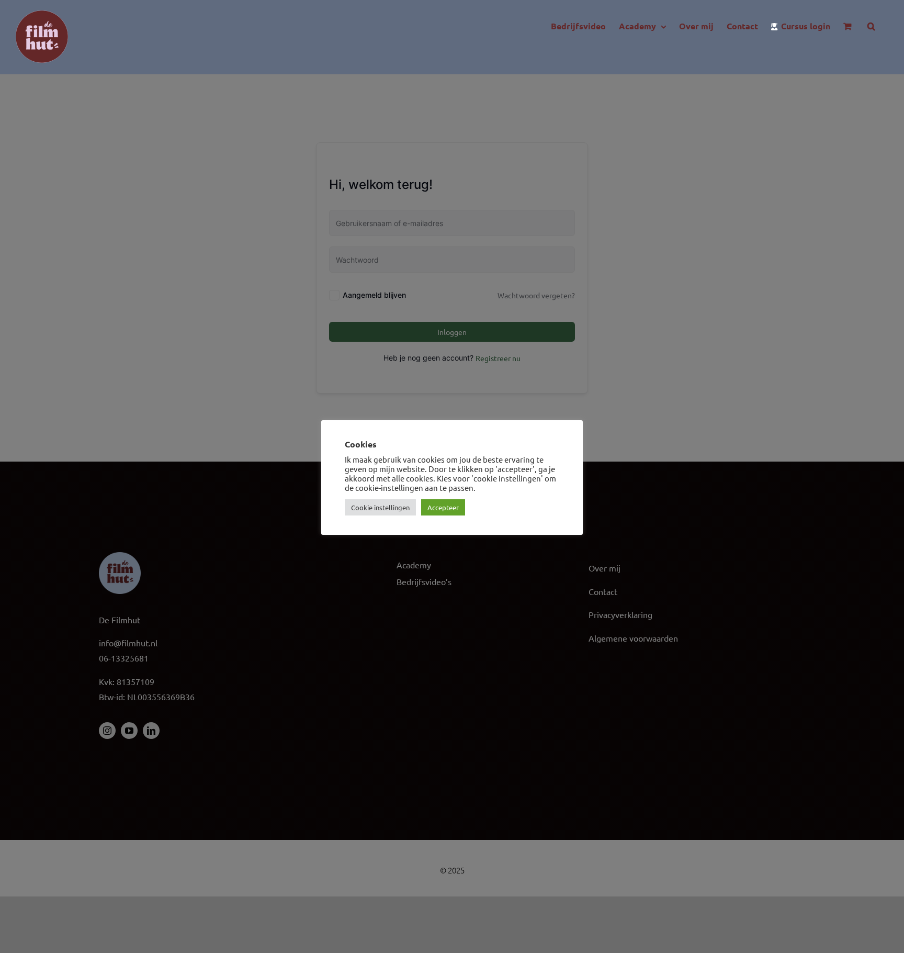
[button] (871, 26)
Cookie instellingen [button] (380, 507)
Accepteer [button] (443, 507)
